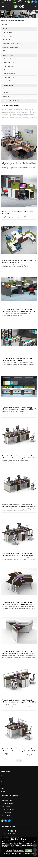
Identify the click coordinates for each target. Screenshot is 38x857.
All (6, 20)
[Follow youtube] (28, 1)
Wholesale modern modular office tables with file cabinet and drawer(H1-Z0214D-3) (17, 359)
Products (3, 782)
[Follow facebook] (32, 1)
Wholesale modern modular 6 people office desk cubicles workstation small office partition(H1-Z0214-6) (19, 408)
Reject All (9, 850)
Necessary (8, 853)
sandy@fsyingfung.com (19, 1)
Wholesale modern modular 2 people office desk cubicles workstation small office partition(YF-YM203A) (19, 701)
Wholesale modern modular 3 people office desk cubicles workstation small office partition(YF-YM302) (18, 603)
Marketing (31, 853)
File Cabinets (6, 815)
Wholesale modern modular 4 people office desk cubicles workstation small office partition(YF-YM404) (18, 457)
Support (3, 788)
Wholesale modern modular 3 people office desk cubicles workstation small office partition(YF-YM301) (18, 652)
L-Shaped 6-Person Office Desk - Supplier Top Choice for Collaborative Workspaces (19, 164)
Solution (3, 785)
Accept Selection (18, 850)
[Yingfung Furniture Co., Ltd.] (19, 6)
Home (3, 20)
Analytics (15, 853)
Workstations (6, 806)
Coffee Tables (6, 812)
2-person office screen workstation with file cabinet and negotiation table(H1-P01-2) (19, 261)
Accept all (28, 850)
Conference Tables (8, 809)
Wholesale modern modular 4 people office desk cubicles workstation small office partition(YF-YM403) (18, 505)
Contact (3, 791)
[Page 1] (17, 760)
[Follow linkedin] (35, 1)
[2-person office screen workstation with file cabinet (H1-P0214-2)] (19, 191)
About (2, 779)
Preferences (23, 853)
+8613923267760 (6, 1)
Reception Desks (7, 803)
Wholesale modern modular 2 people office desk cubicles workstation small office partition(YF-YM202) (18, 750)
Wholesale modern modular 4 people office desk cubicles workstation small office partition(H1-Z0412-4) (19, 310)
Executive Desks (7, 800)
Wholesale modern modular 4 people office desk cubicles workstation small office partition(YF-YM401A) (19, 554)
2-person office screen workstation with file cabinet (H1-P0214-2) (17, 212)
